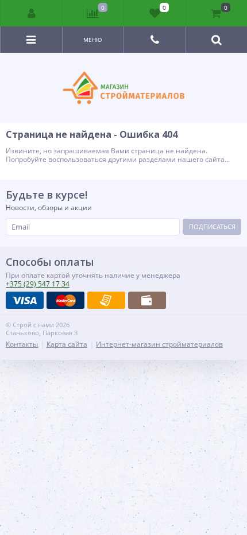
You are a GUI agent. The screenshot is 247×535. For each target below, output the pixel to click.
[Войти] (32, 13)
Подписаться (212, 226)
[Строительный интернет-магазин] (123, 87)
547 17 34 (38, 284)
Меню (92, 40)
